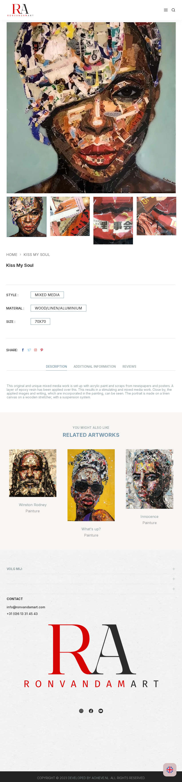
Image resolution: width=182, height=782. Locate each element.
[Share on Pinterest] (41, 350)
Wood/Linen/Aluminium (58, 308)
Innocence (149, 516)
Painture (33, 511)
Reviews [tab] (129, 366)
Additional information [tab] (95, 366)
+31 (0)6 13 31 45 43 (22, 614)
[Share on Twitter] (29, 350)
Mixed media (47, 295)
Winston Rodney (33, 505)
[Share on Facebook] (22, 350)
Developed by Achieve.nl (88, 778)
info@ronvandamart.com (26, 607)
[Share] (35, 349)
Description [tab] (56, 366)
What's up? (91, 529)
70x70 (40, 321)
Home (11, 254)
